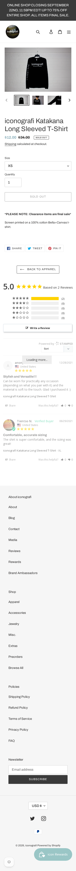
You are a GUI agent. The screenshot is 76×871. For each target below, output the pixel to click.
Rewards (14, 562)
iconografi (31, 845)
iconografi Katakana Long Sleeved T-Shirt (29, 396)
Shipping (10, 144)
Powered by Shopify (48, 845)
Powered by (56, 344)
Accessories (17, 612)
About (12, 507)
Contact (13, 529)
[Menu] (68, 31)
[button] (63, 405)
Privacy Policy (18, 729)
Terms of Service (20, 718)
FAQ (11, 740)
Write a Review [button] (40, 328)
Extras (13, 646)
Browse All (15, 668)
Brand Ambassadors (23, 573)
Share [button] (12, 405)
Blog (11, 518)
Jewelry (13, 624)
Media (12, 540)
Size (7, 158)
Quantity (10, 174)
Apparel (13, 602)
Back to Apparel (41, 269)
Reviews (14, 551)
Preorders (15, 656)
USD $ (37, 806)
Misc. (12, 634)
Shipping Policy (19, 696)
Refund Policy (18, 707)
